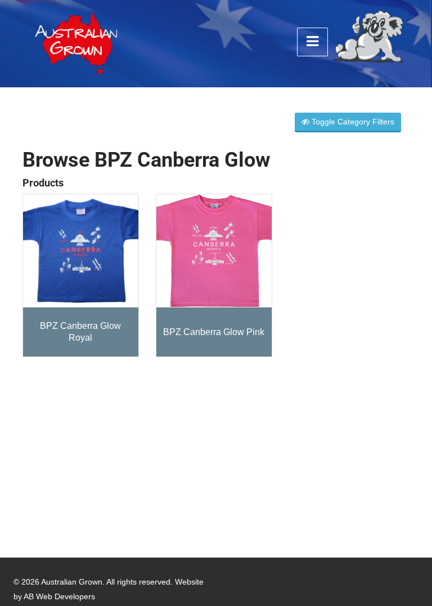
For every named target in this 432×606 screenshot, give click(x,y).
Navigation (312, 42)
